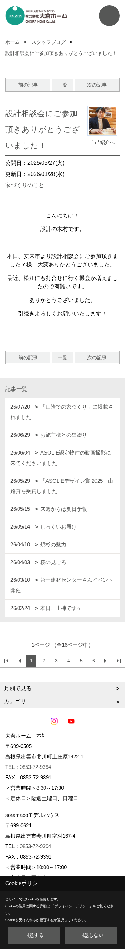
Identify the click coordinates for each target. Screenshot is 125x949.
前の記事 (28, 85)
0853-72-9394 (35, 767)
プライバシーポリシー (72, 906)
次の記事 (97, 85)
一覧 (62, 85)
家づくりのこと (24, 185)
